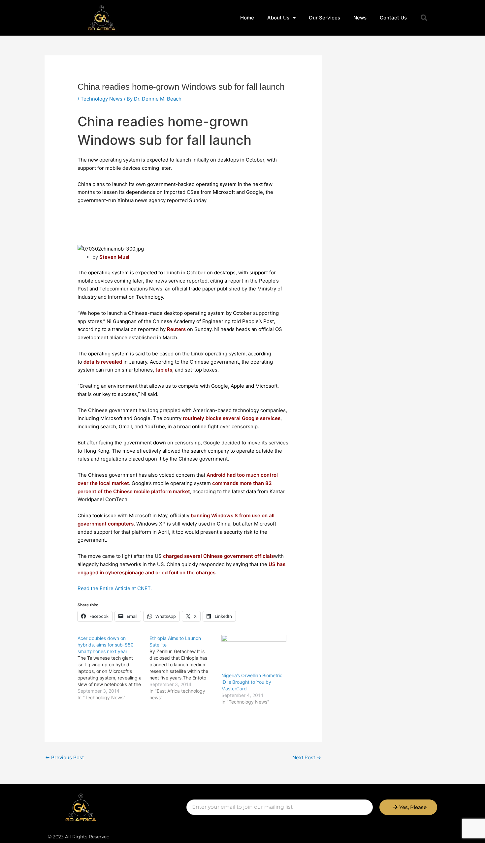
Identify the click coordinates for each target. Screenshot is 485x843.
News (360, 18)
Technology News (101, 99)
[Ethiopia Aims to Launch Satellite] (185, 668)
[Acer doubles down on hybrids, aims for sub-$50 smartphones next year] (113, 668)
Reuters (176, 329)
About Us (278, 18)
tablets (163, 370)
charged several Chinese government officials (218, 556)
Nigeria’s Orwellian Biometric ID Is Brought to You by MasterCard (251, 682)
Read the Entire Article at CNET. (115, 588)
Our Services (324, 18)
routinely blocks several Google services (231, 418)
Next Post (306, 757)
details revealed (102, 362)
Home (247, 18)
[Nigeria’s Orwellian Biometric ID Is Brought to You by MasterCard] (254, 653)
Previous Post (64, 757)
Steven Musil (115, 257)
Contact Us (393, 18)
